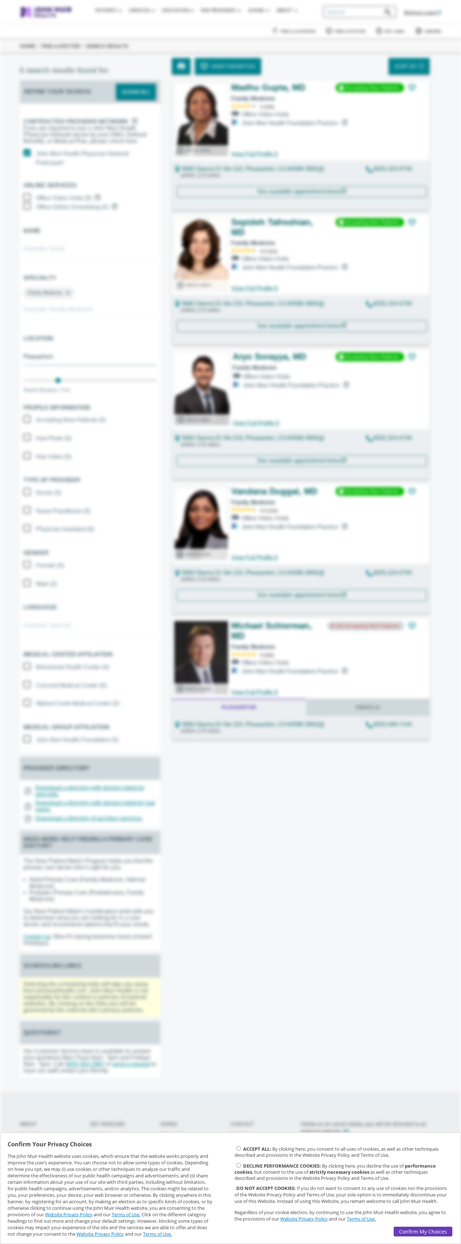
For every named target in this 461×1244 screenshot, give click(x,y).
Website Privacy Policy (69, 1214)
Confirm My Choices (423, 1231)
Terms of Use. (126, 1214)
